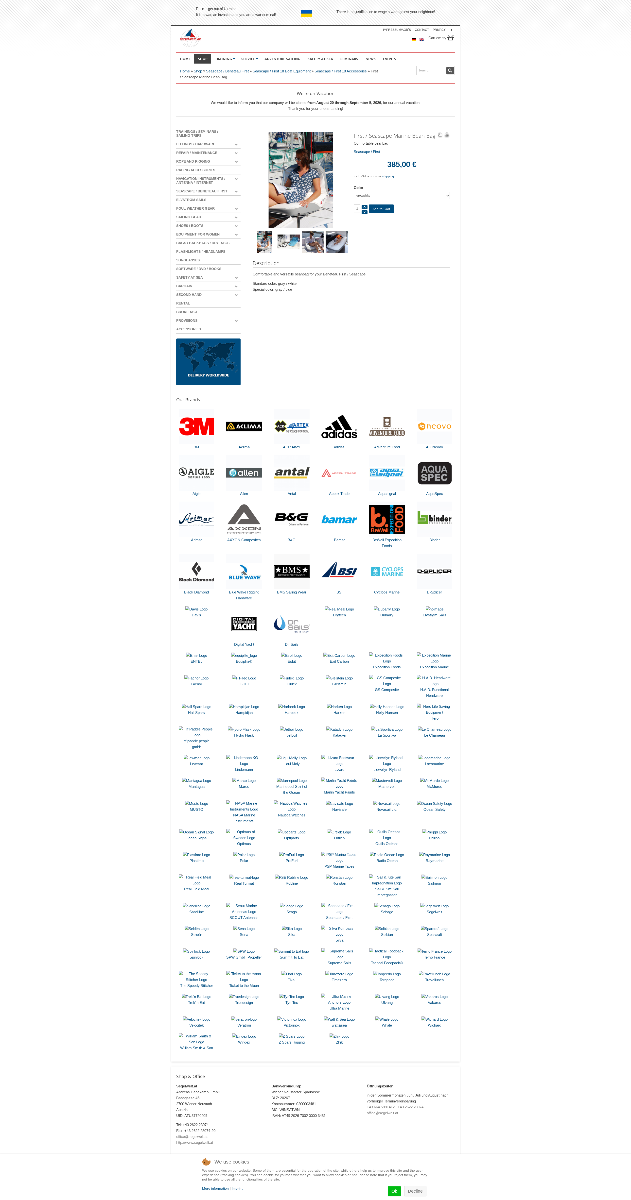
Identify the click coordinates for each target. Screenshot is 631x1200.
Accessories (188, 329)
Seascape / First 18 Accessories (341, 71)
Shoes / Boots (189, 226)
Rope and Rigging (193, 161)
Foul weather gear (195, 208)
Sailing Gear (188, 217)
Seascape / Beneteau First (227, 71)
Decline (415, 1191)
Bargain (184, 286)
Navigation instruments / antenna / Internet (200, 181)
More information (215, 1188)
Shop (198, 71)
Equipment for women (198, 234)
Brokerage (187, 312)
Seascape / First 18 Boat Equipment (282, 71)
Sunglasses (188, 260)
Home (185, 71)
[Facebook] (451, 30)
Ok (394, 1191)
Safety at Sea (189, 277)
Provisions (186, 320)
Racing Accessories (195, 170)
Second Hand (189, 295)
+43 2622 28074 (410, 1107)
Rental (183, 303)
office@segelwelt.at (192, 1136)
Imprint (237, 1188)
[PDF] (440, 135)
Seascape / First (367, 152)
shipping (388, 176)
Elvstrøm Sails (191, 200)
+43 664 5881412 (381, 1107)
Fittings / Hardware (195, 144)
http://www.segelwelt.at (194, 1142)
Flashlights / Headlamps (200, 252)
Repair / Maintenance (196, 153)
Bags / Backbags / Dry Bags (202, 243)
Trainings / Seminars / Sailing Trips (197, 133)
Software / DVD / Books (198, 269)
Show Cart (450, 37)
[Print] (447, 135)
